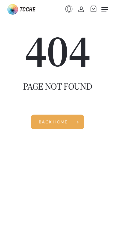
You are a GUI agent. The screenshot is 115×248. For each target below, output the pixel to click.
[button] (104, 9)
